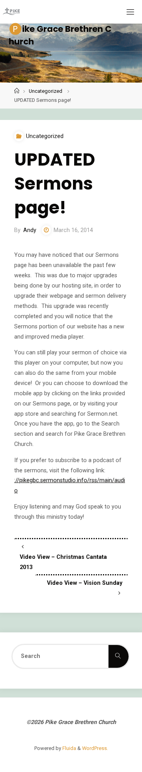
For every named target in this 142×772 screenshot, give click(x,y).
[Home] (16, 91)
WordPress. (95, 748)
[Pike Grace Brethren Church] (11, 11)
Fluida (68, 748)
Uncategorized (45, 91)
